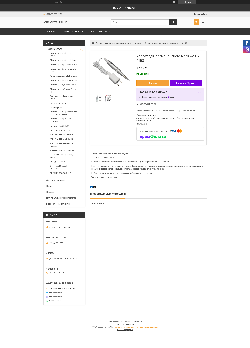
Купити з (181, 83)
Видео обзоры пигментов (58, 204)
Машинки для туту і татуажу (129, 43)
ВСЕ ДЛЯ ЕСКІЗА (57, 162)
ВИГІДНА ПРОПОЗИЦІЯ (60, 173)
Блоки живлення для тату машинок (61, 156)
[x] (94, 188)
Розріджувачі (56, 107)
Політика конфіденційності (147, 327)
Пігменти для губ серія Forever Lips (63, 90)
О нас (91, 31)
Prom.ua (138, 322)
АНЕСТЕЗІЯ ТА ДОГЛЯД (61, 130)
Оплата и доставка (55, 180)
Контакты (104, 31)
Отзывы (50, 192)
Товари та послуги (105, 43)
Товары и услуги (69, 31)
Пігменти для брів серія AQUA (63, 65)
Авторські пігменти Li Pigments (63, 76)
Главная (50, 31)
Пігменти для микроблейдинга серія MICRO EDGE (63, 113)
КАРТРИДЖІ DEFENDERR (61, 139)
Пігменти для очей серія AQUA (61, 54)
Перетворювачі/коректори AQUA (61, 97)
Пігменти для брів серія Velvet (63, 80)
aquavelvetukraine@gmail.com (62, 288)
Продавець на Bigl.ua (125, 324)
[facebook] (91, 188)
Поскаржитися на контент (124, 327)
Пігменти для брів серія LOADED (60, 120)
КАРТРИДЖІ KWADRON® (61, 134)
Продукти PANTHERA (59, 126)
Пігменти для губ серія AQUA (63, 85)
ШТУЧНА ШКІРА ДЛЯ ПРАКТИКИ (59, 167)
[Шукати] (173, 22)
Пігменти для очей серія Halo (63, 60)
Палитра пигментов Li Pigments (61, 198)
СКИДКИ (130, 8)
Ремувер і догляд (58, 103)
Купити (152, 83)
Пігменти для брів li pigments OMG (63, 70)
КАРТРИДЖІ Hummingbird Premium (61, 144)
